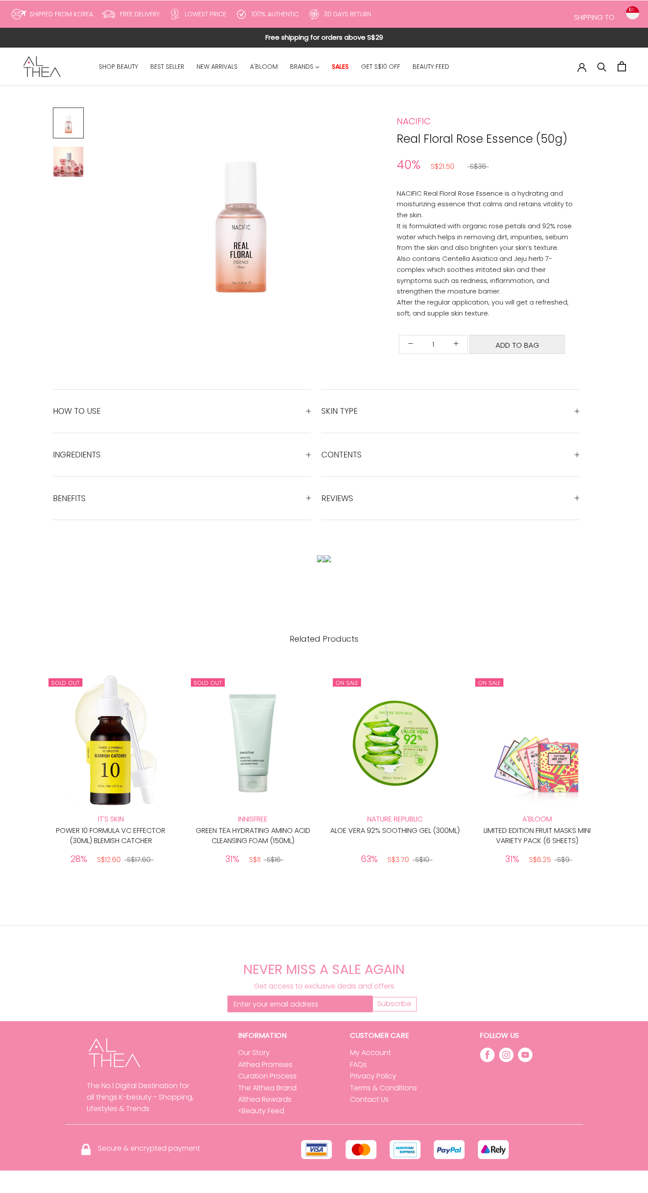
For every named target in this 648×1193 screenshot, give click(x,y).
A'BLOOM (537, 819)
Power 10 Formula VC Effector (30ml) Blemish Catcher (110, 835)
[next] (620, 772)
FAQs (358, 1064)
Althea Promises (265, 1064)
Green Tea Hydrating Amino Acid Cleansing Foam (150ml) (253, 835)
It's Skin (111, 819)
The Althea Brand (267, 1088)
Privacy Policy (373, 1076)
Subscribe (394, 1004)
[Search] (602, 66)
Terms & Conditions (383, 1088)
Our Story (254, 1053)
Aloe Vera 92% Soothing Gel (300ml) (395, 830)
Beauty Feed (263, 1111)
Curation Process (267, 1076)
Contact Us (369, 1099)
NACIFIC (414, 121)
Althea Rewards (264, 1099)
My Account (370, 1053)
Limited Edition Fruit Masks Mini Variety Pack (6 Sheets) (537, 835)
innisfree (253, 819)
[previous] (27, 772)
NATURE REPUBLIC (395, 819)
